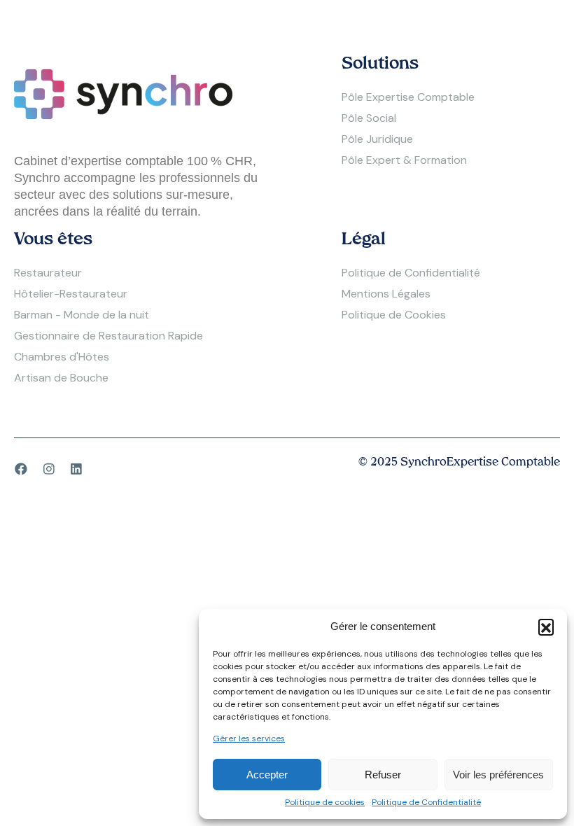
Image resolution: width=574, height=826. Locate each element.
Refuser (383, 774)
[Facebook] (21, 469)
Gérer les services (249, 739)
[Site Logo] (123, 93)
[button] (546, 627)
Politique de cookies (325, 802)
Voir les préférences (498, 774)
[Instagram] (49, 469)
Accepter (267, 774)
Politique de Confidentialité (426, 802)
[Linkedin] (76, 469)
